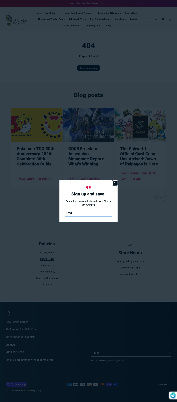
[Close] (115, 183)
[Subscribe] (110, 213)
